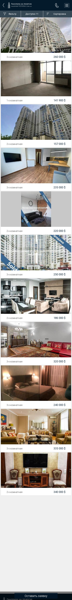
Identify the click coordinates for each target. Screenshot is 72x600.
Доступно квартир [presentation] (31, 15)
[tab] (10, 14)
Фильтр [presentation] (12, 14)
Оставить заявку (36, 596)
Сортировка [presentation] (59, 14)
